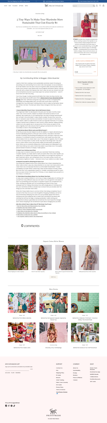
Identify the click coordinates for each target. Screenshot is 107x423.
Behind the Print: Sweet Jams (22, 348)
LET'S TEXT (7, 372)
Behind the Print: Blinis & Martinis (22, 318)
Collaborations (94, 376)
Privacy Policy (59, 387)
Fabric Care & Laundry (62, 382)
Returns (58, 377)
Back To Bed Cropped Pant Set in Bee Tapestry (64, 272)
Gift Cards (93, 381)
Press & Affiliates (77, 377)
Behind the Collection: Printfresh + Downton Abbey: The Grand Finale (85, 319)
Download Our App (95, 372)
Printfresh (55, 419)
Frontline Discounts (95, 379)
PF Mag (75, 373)
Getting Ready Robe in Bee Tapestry (87, 271)
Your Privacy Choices (61, 392)
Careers (75, 380)
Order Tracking (60, 380)
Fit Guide (58, 375)
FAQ (57, 370)
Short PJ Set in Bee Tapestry (38, 271)
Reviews (75, 375)
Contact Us (59, 368)
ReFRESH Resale (94, 374)
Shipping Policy (60, 373)
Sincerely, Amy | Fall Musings (53, 348)
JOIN (95, 71)
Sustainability (76, 370)
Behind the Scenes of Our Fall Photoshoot (85, 348)
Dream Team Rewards (93, 368)
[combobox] (83, 5)
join (31, 369)
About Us (75, 368)
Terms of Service (60, 389)
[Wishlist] (100, 5)
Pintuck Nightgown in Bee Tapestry (16, 271)
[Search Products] (93, 5)
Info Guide (59, 385)
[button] (103, 5)
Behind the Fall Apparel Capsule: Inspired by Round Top (53, 319)
